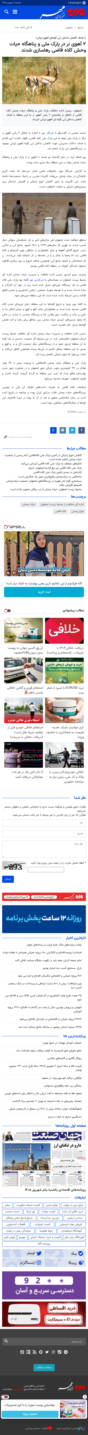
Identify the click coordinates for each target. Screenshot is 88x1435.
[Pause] (8, 572)
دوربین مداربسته (50, 1218)
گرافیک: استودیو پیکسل (37, 1428)
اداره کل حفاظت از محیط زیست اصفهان (62, 504)
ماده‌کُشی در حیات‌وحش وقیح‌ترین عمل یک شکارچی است (50, 477)
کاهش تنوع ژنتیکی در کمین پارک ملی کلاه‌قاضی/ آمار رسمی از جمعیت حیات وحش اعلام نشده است (43, 457)
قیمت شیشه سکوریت (28, 1205)
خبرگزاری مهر (37, 280)
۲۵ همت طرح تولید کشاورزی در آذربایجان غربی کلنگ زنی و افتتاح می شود (43, 998)
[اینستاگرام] (53, 1353)
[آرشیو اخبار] (28, 1353)
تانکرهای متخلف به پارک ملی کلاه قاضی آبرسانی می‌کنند (51, 464)
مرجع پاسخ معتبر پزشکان (19, 1218)
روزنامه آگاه (44, 1244)
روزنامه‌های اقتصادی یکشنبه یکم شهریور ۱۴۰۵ (55, 1190)
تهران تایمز (9, 1237)
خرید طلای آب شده (72, 1211)
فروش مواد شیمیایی (70, 1224)
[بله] (59, 1353)
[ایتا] (22, 1353)
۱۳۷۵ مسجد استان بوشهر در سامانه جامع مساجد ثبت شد (50, 1027)
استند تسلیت (12, 1211)
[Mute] (14, 572)
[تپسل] (6, 527)
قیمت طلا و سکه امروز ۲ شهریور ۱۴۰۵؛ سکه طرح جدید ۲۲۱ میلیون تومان (45, 1068)
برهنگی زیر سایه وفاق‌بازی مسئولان (63, 1086)
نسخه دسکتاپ (44, 1367)
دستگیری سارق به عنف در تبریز (65, 1117)
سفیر (7, 1205)
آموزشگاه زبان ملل (74, 1237)
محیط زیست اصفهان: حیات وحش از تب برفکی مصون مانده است (46, 489)
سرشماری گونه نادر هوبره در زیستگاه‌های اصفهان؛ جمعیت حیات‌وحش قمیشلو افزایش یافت (44, 483)
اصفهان (69, 28)
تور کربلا (30, 1211)
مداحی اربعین (74, 1218)
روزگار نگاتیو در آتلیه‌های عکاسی (64, 1058)
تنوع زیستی (77, 511)
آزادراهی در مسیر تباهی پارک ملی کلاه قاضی (58, 472)
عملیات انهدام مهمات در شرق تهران (62, 1043)
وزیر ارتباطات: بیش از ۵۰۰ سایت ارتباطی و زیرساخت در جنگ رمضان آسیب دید (45, 986)
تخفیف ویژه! (30, 1414)
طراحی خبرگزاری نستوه (67, 1428)
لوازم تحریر (51, 1205)
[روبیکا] (41, 1353)
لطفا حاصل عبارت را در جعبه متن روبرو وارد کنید (58, 863)
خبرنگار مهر (48, 133)
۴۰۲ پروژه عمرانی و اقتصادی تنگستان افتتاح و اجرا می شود (50, 976)
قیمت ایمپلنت (42, 1224)
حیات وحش (28, 504)
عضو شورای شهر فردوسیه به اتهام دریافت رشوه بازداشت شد (49, 1051)
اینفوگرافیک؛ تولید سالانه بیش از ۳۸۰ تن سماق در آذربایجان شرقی (45, 1109)
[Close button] (85, 1397)
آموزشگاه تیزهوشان (71, 1231)
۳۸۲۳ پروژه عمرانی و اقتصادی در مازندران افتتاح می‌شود (51, 1019)
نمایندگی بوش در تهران (18, 1231)
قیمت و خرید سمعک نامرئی (45, 1237)
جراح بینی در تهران (73, 1205)
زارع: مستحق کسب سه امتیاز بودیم (62, 968)
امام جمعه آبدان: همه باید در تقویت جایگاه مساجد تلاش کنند (48, 960)
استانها (81, 28)
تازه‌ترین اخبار (76, 938)
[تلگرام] (66, 1353)
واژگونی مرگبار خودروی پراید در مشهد (62, 1078)
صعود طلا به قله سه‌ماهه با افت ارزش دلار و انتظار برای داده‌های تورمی (43, 1093)
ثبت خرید (44, 592)
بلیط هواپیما (46, 1231)
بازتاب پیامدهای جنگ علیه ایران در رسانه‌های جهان (54, 945)
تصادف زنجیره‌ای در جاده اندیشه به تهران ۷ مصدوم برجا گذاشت (47, 1101)
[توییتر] (47, 1353)
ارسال (8, 879)
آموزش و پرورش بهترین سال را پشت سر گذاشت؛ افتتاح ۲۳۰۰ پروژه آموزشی (45, 1009)
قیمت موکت (48, 1211)
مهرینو (22, 1237)
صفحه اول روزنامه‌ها (71, 1126)
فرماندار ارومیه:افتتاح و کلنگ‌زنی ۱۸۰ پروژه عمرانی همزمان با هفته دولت (42, 952)
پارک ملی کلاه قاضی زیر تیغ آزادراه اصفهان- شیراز (55, 468)
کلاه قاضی (60, 511)
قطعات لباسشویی (15, 1224)
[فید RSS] (34, 1353)
